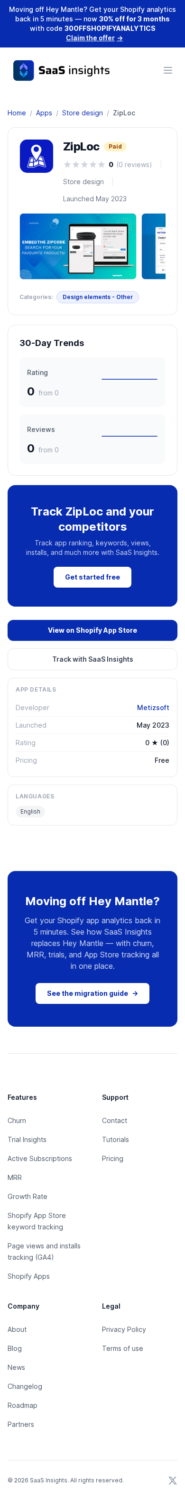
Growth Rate (27, 1196)
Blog (15, 1348)
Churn (17, 1120)
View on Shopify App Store (92, 630)
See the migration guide (92, 993)
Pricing (112, 1158)
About (17, 1329)
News (16, 1367)
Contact (114, 1120)
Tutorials (115, 1139)
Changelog (25, 1386)
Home (17, 113)
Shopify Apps (29, 1276)
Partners (21, 1424)
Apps (44, 113)
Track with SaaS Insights (92, 659)
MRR (15, 1177)
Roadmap (22, 1405)
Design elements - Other (98, 296)
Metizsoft (153, 707)
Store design (82, 113)
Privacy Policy (124, 1329)
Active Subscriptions (40, 1158)
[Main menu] (167, 70)
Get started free (92, 577)
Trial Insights (27, 1139)
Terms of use (122, 1348)
